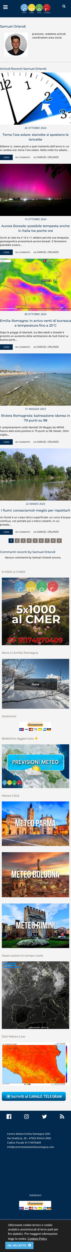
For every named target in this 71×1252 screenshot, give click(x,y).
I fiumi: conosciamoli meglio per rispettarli (35, 510)
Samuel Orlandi (48, 157)
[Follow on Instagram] (27, 1117)
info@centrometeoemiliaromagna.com (30, 1147)
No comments (22, 157)
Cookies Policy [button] (37, 1238)
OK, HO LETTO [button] (19, 1245)
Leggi (6, 157)
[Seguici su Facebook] (9, 1117)
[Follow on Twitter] (44, 1117)
